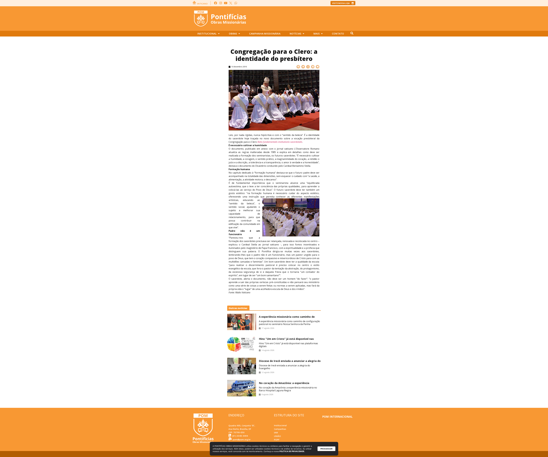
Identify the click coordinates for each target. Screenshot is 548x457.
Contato (338, 33)
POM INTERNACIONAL (337, 417)
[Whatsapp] (235, 3)
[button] (298, 67)
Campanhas (280, 428)
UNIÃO (277, 436)
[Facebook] (215, 3)
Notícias (295, 33)
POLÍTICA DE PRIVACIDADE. (292, 451)
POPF (276, 439)
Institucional (207, 33)
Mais (316, 33)
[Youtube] (225, 3)
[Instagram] (220, 3)
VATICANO (202, 3)
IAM (276, 432)
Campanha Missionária (264, 33)
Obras (233, 33)
